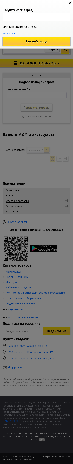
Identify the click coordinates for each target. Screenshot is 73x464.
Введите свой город (18, 10)
